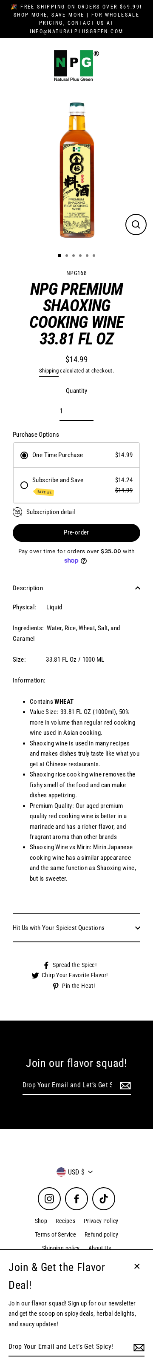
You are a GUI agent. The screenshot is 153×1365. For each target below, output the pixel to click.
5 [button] (88, 256)
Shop (41, 1220)
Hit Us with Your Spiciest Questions (59, 928)
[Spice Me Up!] (124, 1085)
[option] (76, 169)
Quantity (76, 391)
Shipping (49, 370)
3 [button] (74, 256)
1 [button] (60, 256)
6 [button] (95, 256)
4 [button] (81, 256)
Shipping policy (61, 1248)
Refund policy (101, 1234)
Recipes (65, 1220)
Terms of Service (55, 1234)
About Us (99, 1248)
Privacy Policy (101, 1220)
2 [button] (67, 256)
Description (28, 588)
